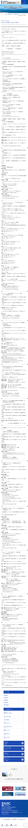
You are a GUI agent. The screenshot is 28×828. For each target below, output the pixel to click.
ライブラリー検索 (7, 748)
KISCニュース (6, 759)
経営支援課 (6, 702)
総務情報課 (6, 695)
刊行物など (6, 754)
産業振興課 (6, 700)
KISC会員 (6, 743)
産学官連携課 (6, 705)
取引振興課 (6, 697)
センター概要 (6, 692)
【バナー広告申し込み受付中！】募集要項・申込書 (14, 778)
